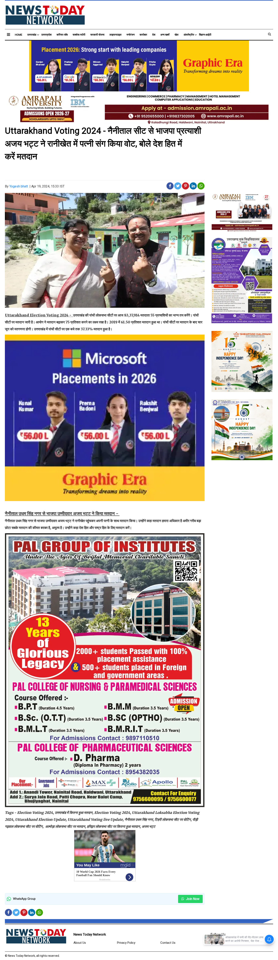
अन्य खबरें (165, 34)
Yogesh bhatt (18, 186)
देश (153, 34)
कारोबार (143, 34)
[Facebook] (212, 942)
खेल (176, 34)
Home (18, 34)
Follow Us (218, 934)
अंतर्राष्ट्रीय (189, 34)
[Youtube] (221, 942)
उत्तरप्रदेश (46, 34)
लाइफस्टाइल (115, 34)
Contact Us (167, 943)
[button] (8, 34)
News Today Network (89, 934)
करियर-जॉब (62, 34)
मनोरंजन (131, 34)
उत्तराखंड (31, 34)
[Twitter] (216, 942)
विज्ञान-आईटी (205, 34)
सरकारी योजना (97, 34)
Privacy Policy (126, 943)
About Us (79, 943)
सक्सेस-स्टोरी (79, 34)
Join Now (192, 899)
